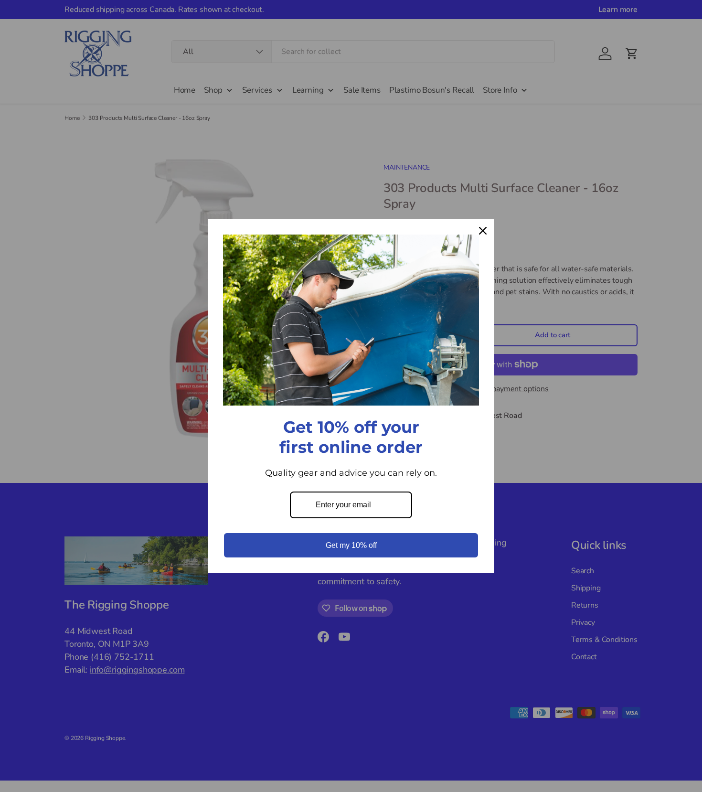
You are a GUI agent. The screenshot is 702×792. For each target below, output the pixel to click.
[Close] (482, 230)
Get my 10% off (351, 545)
